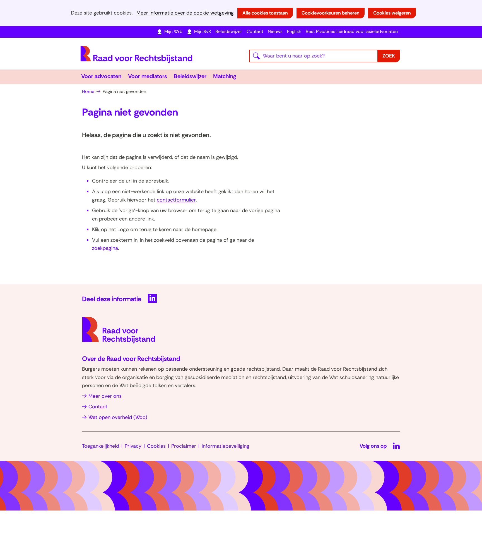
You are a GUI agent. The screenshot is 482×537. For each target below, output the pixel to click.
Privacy (133, 446)
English (294, 31)
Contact (255, 31)
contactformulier (176, 199)
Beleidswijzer (228, 31)
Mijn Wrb (173, 31)
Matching (224, 76)
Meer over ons (105, 396)
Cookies (156, 446)
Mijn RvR (202, 31)
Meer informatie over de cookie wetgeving (185, 13)
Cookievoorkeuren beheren (331, 13)
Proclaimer (183, 446)
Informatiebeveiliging (225, 446)
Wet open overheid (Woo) (117, 417)
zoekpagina (105, 248)
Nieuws (275, 31)
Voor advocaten (101, 76)
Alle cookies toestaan (265, 13)
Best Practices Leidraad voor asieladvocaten (352, 31)
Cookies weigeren (392, 13)
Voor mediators (147, 76)
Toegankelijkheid (100, 446)
